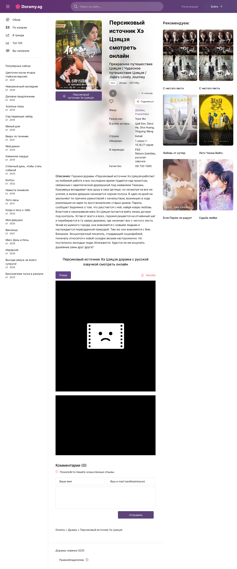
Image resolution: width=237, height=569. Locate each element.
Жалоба (151, 275)
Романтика (142, 113)
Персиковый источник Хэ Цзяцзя (81, 96)
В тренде (18, 35)
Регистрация (190, 6)
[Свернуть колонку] (7, 6)
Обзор (17, 19)
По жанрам (20, 27)
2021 (12, 80)
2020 (12, 129)
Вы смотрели (21, 50)
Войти (214, 6)
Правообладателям (71, 559)
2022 (113, 83)
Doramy (60, 529)
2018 (12, 119)
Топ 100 (17, 43)
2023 (12, 149)
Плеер (63, 275)
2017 (12, 203)
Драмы (139, 110)
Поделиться (147, 101)
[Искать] (76, 6)
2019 (12, 109)
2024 (12, 89)
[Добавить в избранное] (111, 101)
